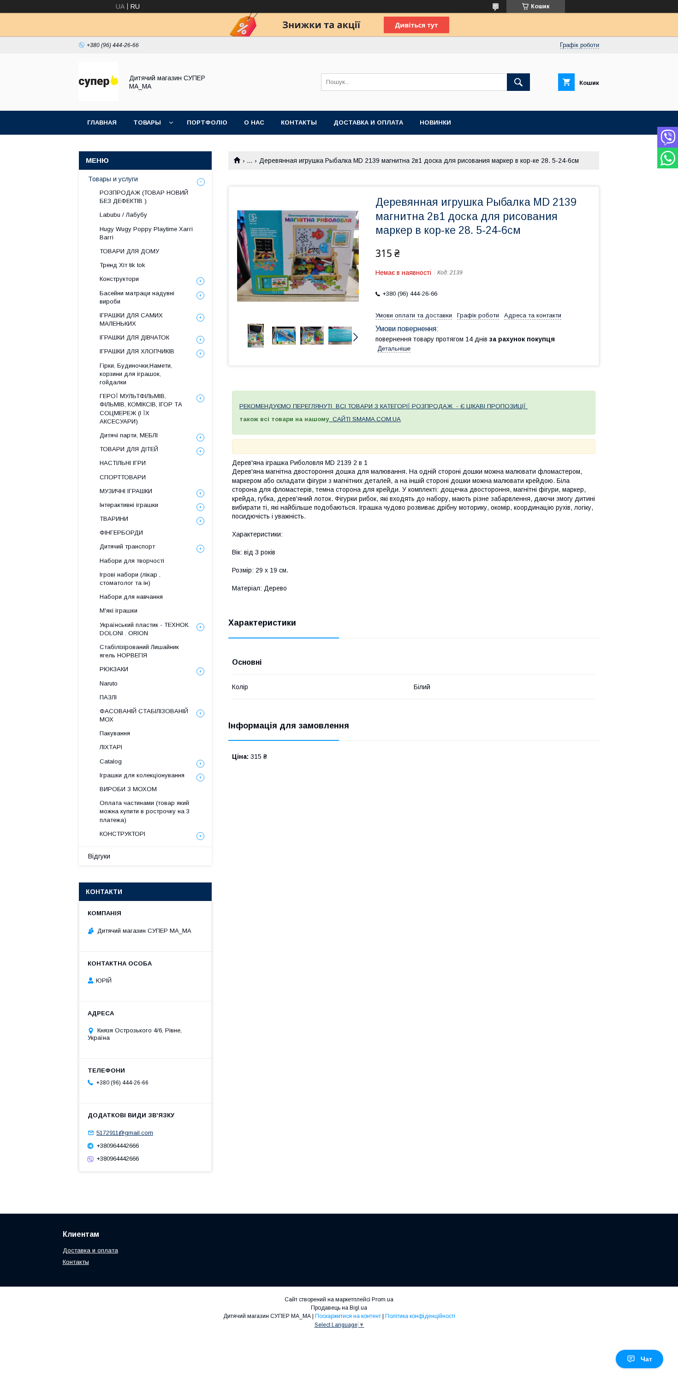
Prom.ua (382, 1299)
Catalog (111, 761)
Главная (102, 122)
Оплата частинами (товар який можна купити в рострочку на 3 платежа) (145, 811)
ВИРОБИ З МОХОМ (128, 789)
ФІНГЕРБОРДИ (121, 532)
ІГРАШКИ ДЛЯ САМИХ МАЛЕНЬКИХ (131, 319)
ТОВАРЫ (147, 122)
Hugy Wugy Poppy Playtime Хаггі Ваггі (146, 233)
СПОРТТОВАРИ (123, 477)
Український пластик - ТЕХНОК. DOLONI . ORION (145, 629)
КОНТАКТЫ (299, 122)
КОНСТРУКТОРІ (122, 833)
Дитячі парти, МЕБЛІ (129, 435)
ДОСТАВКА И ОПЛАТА (368, 122)
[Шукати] (518, 82)
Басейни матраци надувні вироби (137, 297)
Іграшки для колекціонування (142, 775)
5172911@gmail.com (124, 1132)
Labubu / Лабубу (123, 214)
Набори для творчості (132, 560)
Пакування (115, 733)
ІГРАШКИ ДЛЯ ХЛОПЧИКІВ (137, 351)
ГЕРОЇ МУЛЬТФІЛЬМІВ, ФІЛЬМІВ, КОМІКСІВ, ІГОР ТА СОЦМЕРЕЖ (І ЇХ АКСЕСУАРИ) (141, 409)
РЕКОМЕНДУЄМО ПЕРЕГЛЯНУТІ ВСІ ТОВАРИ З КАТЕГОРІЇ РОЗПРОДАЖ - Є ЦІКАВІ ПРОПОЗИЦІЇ (383, 406)
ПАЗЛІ (108, 697)
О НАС (254, 122)
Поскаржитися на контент (348, 1316)
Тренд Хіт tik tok (122, 265)
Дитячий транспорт (127, 546)
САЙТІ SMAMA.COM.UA (367, 419)
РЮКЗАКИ (114, 669)
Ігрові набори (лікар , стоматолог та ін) (130, 578)
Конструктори (119, 278)
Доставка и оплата (90, 1250)
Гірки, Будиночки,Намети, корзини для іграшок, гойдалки (136, 374)
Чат (646, 1359)
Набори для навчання (131, 596)
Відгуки (99, 856)
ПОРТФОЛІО (207, 122)
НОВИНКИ (435, 122)
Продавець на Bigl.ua (339, 1308)
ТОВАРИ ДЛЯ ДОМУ (129, 251)
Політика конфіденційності (420, 1316)
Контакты (76, 1261)
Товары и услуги (113, 179)
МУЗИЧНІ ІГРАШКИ (126, 491)
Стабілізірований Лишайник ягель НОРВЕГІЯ (139, 651)
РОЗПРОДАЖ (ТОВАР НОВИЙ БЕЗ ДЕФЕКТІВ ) (144, 196)
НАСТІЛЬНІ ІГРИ (123, 462)
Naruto (109, 683)
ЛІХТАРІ (111, 747)
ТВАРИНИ (114, 518)
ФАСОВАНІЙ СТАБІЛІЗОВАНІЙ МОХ (144, 715)
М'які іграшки (118, 610)
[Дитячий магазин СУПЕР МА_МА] (98, 98)
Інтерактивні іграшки (129, 504)
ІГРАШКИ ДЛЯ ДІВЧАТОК (134, 337)
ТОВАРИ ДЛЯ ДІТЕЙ (129, 449)
